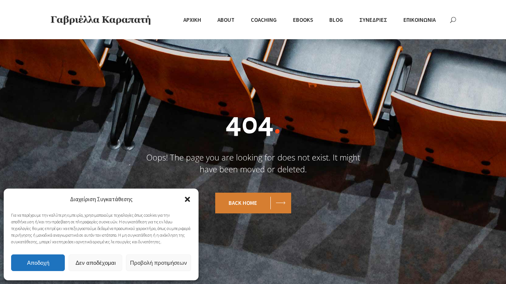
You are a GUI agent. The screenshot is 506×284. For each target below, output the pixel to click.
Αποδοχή (38, 263)
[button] (187, 199)
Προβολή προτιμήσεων (158, 263)
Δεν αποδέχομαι (96, 263)
